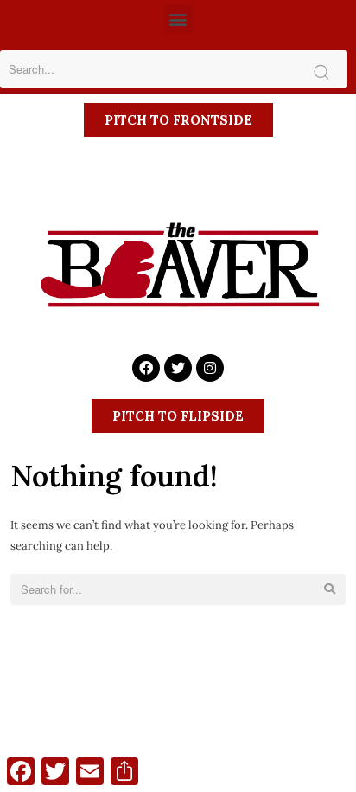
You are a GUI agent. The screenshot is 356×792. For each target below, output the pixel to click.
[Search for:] (178, 589)
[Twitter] (178, 368)
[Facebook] (146, 368)
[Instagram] (210, 368)
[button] (178, 18)
